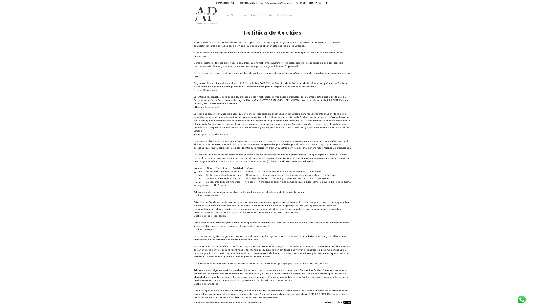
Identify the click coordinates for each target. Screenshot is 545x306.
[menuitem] (226, 15)
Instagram (224, 3)
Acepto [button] (347, 302)
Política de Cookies (333, 302)
